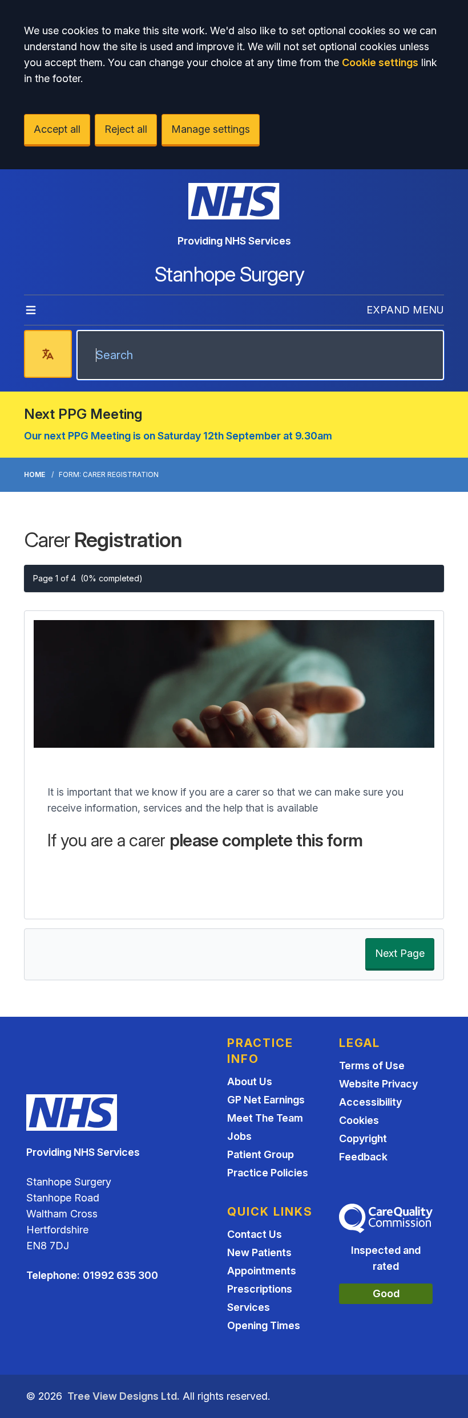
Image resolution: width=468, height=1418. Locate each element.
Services (248, 1307)
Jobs (239, 1136)
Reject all (125, 129)
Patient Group (260, 1154)
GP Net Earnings (266, 1100)
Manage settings (210, 129)
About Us (249, 1081)
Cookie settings (380, 62)
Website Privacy (378, 1084)
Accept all (57, 129)
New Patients (259, 1252)
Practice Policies (267, 1173)
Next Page (400, 953)
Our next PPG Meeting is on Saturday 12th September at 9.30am (178, 436)
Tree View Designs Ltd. (123, 1396)
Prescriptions (259, 1289)
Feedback (363, 1157)
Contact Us (254, 1234)
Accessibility (370, 1102)
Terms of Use (372, 1065)
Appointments (261, 1271)
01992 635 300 (120, 1275)
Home (34, 474)
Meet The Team (265, 1118)
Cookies (359, 1120)
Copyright (363, 1138)
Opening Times (263, 1325)
